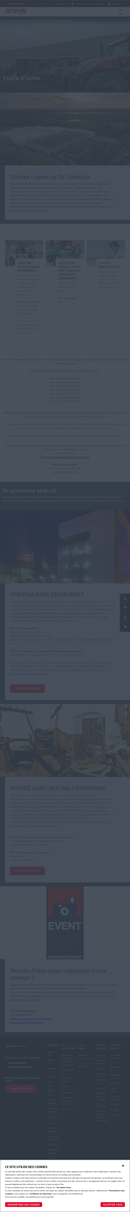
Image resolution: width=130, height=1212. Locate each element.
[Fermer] (123, 1166)
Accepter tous (112, 1204)
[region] (65, 1186)
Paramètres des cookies (24, 1204)
